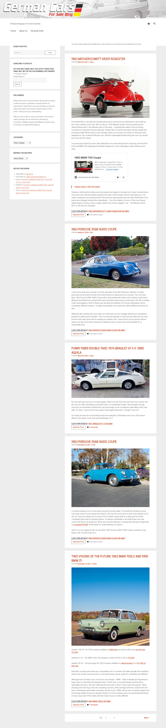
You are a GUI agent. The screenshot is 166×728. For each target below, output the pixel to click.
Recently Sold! (37, 31)
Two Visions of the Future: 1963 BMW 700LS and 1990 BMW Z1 (109, 558)
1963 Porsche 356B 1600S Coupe (94, 229)
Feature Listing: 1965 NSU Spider (87, 187)
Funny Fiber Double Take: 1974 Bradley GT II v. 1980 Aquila (107, 350)
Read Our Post (79, 215)
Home (13, 31)
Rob (91, 232)
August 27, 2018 (83, 232)
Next (146, 718)
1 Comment (93, 427)
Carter (92, 62)
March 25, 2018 (83, 355)
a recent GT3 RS (81, 525)
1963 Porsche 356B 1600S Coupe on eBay (106, 330)
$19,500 (131, 658)
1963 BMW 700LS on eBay (99, 701)
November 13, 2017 (84, 564)
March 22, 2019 (83, 62)
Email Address (19, 76)
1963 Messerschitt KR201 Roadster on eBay (108, 211)
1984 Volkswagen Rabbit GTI (36, 177)
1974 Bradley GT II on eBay (100, 423)
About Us (23, 31)
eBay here (113, 650)
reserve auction (127, 663)
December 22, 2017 (84, 445)
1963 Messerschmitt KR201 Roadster (98, 58)
